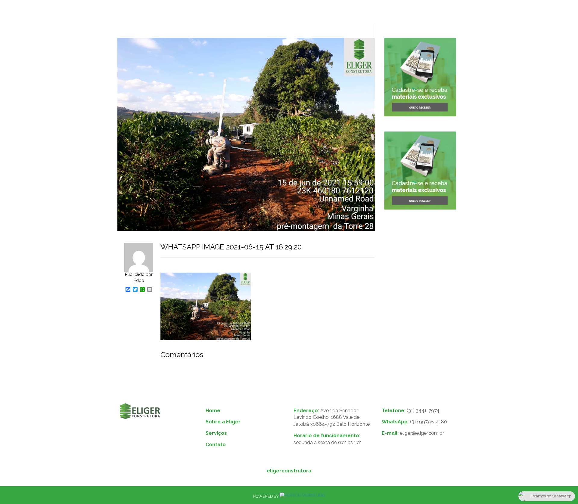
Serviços (282, 12)
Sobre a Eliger (242, 12)
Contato (315, 12)
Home (206, 12)
